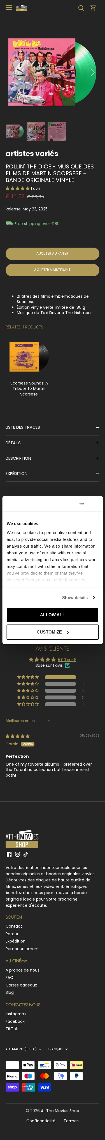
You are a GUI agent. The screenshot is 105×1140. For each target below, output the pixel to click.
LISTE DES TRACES (23, 427)
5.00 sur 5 (67, 660)
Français (55, 1049)
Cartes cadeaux (21, 985)
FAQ (9, 977)
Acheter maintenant (52, 270)
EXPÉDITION (16, 473)
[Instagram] (17, 854)
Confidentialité (40, 1121)
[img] (18, 736)
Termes (71, 1121)
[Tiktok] (25, 854)
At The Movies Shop (60, 1111)
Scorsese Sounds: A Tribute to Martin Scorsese (29, 388)
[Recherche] (81, 7)
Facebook (15, 1021)
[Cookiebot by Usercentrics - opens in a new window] (62, 504)
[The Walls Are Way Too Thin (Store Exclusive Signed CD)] (29, 357)
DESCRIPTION (18, 458)
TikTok (12, 1029)
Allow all (52, 614)
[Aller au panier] (93, 7)
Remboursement (22, 949)
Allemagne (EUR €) (21, 1049)
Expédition (15, 941)
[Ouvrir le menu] (9, 7)
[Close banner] (96, 503)
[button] (18, 188)
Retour (12, 934)
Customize (49, 632)
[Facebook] (9, 854)
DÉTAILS (13, 443)
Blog (10, 992)
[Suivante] (92, 73)
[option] (52, 72)
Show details (75, 597)
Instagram (16, 1014)
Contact (14, 926)
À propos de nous (22, 970)
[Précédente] (13, 73)
